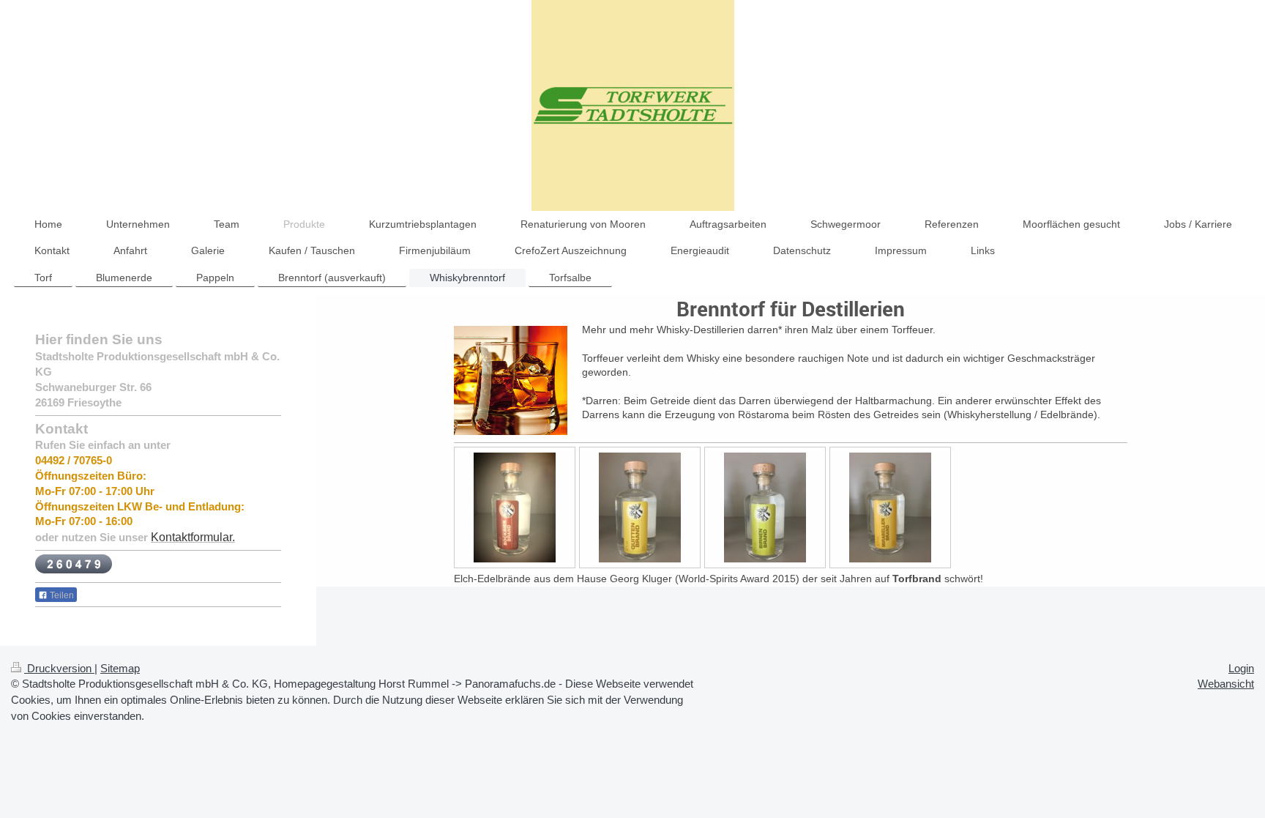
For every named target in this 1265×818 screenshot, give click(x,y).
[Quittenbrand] (640, 507)
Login (1241, 668)
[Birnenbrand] (765, 507)
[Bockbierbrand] (515, 507)
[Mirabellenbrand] (890, 507)
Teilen (61, 595)
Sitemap (120, 668)
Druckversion (59, 668)
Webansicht (1226, 683)
